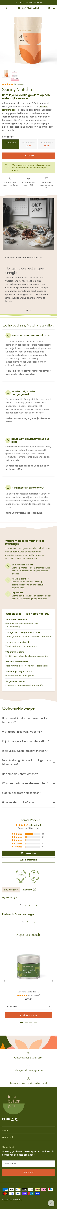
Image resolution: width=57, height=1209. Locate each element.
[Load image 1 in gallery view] (28, 39)
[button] (7, 84)
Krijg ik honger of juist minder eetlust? (25, 741)
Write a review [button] (29, 853)
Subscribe (28, 1172)
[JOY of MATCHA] (28, 8)
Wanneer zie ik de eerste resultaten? (25, 783)
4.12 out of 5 (35, 825)
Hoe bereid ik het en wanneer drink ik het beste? (25, 720)
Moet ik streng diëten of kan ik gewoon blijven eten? (26, 762)
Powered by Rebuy (28, 1025)
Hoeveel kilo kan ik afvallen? (19, 802)
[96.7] (34, 875)
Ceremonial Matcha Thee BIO (28, 991)
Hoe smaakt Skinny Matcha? (20, 774)
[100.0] (21, 875)
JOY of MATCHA (15, 1200)
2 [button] (25, 905)
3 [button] (29, 905)
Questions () (29, 889)
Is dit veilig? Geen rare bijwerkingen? (25, 751)
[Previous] (4, 981)
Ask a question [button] (28, 859)
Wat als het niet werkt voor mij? (22, 732)
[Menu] (3, 8)
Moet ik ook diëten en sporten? (21, 793)
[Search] (9, 8)
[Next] (52, 981)
